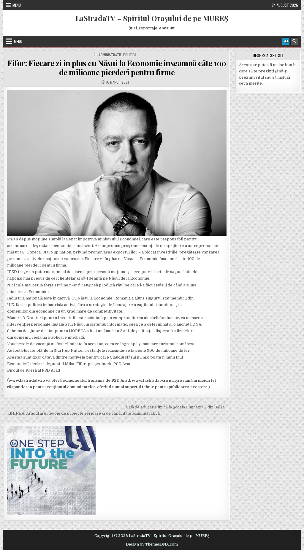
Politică (130, 55)
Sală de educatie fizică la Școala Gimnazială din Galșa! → (178, 407)
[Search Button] (294, 41)
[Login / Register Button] (285, 41)
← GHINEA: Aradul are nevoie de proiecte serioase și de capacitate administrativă (82, 413)
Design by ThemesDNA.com (152, 544)
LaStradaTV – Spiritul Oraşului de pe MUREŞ (151, 18)
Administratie (110, 55)
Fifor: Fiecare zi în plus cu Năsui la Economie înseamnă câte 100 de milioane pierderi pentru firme (116, 67)
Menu (16, 5)
